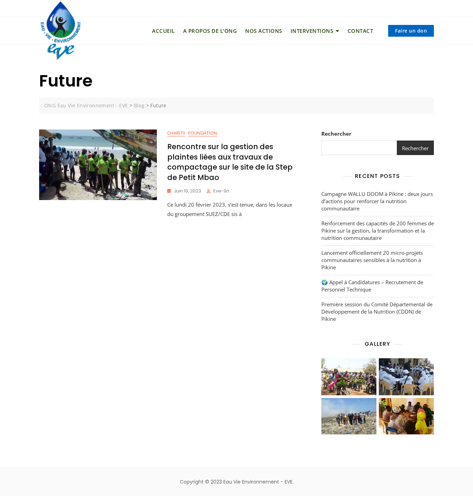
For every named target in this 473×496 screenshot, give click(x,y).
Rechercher (336, 133)
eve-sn (221, 191)
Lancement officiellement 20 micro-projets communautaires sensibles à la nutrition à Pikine (372, 260)
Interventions (312, 30)
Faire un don (411, 30)
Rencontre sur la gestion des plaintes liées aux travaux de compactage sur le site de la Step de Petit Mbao (230, 162)
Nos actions (263, 30)
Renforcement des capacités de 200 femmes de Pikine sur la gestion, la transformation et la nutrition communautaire (377, 230)
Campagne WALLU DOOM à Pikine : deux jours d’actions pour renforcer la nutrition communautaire (377, 201)
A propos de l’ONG (210, 30)
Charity (176, 133)
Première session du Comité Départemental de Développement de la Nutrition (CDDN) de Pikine (376, 311)
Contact (360, 30)
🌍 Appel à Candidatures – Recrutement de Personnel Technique (372, 286)
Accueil (163, 30)
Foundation (202, 133)
